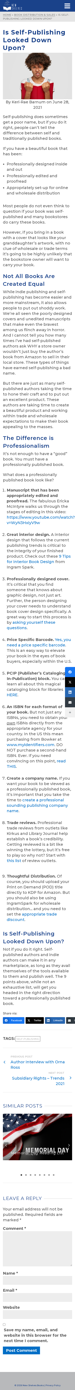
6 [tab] (44, 1175)
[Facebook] (70, 672)
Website (11, 1307)
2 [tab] (26, 1175)
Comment (14, 1228)
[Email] (70, 702)
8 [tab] (54, 1175)
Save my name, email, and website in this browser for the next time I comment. (35, 1335)
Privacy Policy (53, 1385)
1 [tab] (21, 1175)
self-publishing (28, 1038)
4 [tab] (35, 1175)
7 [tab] (49, 1175)
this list (14, 860)
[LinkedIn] (70, 692)
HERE (12, 695)
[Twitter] (70, 682)
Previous (6, 1145)
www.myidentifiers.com (30, 744)
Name (10, 1273)
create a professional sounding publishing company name (37, 805)
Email (10, 1290)
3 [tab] (30, 1175)
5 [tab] (40, 1175)
